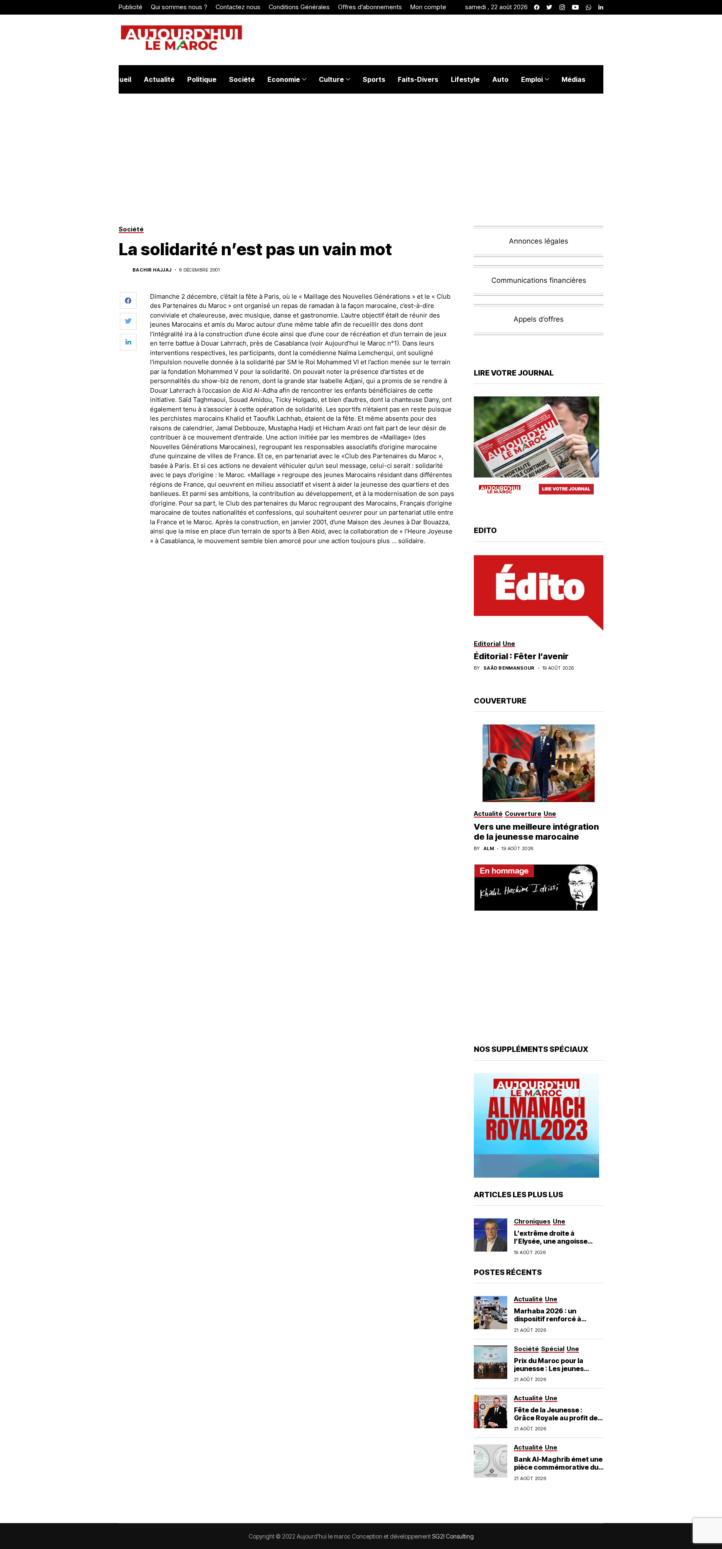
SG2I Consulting (453, 1536)
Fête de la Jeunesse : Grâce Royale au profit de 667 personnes (555, 1418)
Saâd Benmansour (509, 668)
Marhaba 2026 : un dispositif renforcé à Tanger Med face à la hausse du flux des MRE (553, 1323)
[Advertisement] (302, 575)
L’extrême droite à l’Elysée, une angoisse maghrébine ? (550, 1241)
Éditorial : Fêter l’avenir (521, 656)
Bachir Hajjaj (152, 270)
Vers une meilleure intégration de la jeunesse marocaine (536, 832)
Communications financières (538, 280)
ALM (488, 848)
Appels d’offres (539, 319)
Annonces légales (538, 241)
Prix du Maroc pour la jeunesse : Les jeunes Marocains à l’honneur (551, 1368)
